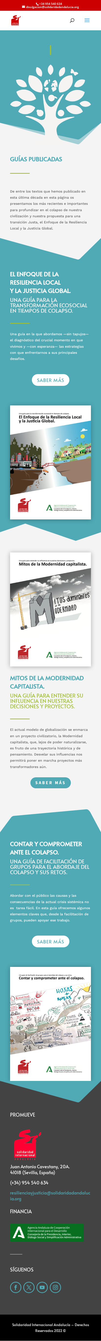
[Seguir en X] (29, 1287)
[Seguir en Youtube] (42, 1287)
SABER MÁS (50, 380)
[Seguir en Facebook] (15, 1287)
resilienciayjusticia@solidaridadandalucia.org (50, 1196)
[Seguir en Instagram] (55, 1287)
